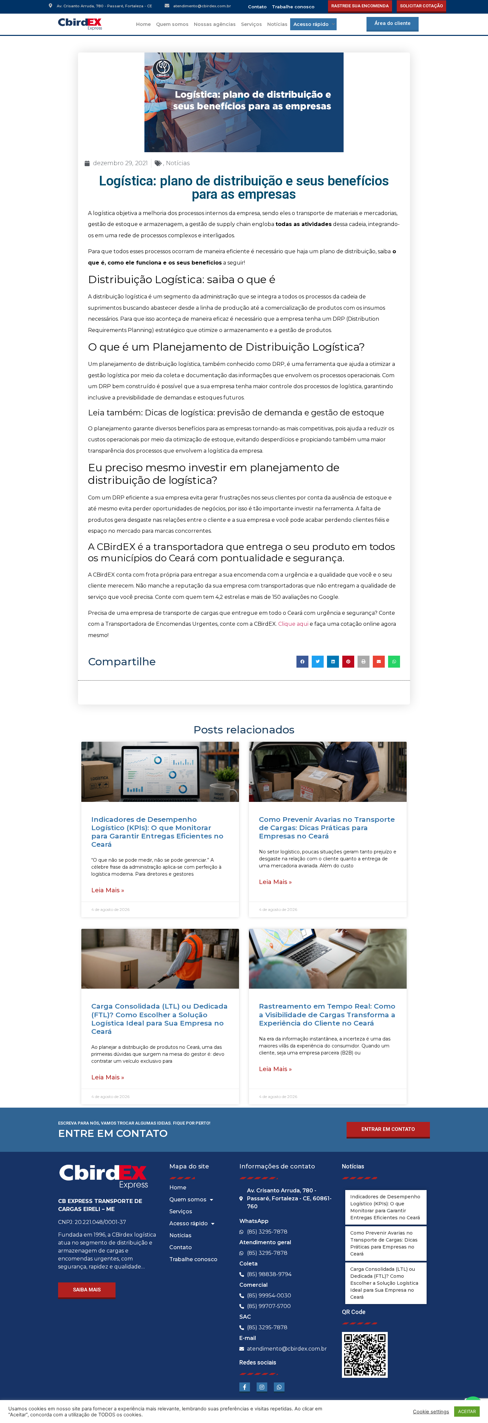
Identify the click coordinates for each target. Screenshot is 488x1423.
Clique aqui (293, 624)
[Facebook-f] (244, 1387)
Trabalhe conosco (293, 6)
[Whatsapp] (279, 1387)
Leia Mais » (107, 890)
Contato (257, 6)
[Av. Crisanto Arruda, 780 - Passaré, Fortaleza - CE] (50, 5)
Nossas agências (215, 24)
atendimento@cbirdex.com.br (202, 6)
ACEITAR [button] (467, 1411)
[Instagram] (262, 1387)
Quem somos (172, 24)
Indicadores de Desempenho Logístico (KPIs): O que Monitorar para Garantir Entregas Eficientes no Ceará (157, 832)
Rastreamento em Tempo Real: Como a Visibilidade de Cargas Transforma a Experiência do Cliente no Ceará (327, 1014)
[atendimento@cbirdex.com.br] (167, 5)
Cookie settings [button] (431, 1412)
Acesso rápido (188, 1223)
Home (143, 24)
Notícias (277, 24)
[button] (302, 662)
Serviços (251, 24)
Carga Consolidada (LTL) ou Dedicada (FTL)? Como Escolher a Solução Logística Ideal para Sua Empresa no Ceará (159, 1019)
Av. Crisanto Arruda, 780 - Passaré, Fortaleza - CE (104, 6)
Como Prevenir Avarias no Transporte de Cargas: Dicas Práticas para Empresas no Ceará (327, 827)
